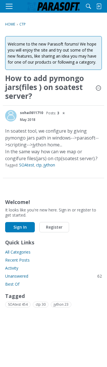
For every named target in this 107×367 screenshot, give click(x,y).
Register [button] (54, 227)
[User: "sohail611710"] (11, 115)
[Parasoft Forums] (53, 6)
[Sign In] (99, 6)
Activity (11, 268)
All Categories (18, 252)
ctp (39, 165)
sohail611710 (31, 112)
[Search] (88, 6)
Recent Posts (17, 260)
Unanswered (53, 276)
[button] (98, 88)
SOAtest (26, 165)
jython (49, 165)
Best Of (12, 284)
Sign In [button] (20, 227)
